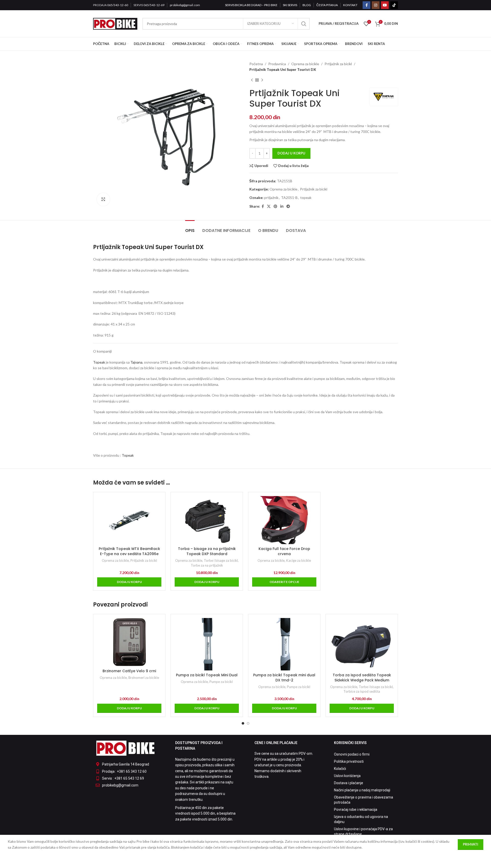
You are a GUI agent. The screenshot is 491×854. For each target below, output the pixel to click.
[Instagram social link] (376, 5)
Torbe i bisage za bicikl (221, 560)
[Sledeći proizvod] (262, 80)
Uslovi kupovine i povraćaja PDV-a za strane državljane (363, 831)
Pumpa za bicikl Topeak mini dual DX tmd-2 (284, 677)
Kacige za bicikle (298, 560)
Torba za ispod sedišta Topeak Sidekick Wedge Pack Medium (362, 677)
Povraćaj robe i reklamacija (355, 809)
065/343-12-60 (117, 5)
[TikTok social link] (394, 5)
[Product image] (207, 520)
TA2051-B (289, 197)
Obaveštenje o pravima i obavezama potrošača (363, 799)
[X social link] (268, 206)
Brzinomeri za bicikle (143, 678)
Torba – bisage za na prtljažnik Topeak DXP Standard (207, 551)
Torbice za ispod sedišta (361, 691)
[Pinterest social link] (275, 206)
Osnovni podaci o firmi (352, 754)
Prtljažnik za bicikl (338, 64)
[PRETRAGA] (304, 24)
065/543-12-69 (153, 5)
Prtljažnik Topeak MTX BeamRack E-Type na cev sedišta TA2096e (129, 551)
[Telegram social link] (288, 206)
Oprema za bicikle (305, 64)
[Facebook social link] (366, 5)
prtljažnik (271, 197)
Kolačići (340, 769)
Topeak (99, 362)
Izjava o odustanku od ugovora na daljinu (361, 819)
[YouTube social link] (385, 5)
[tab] (190, 228)
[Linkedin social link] (282, 206)
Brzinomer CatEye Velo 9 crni (129, 670)
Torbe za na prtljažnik (207, 565)
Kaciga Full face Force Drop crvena (284, 551)
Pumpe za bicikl (221, 682)
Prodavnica (277, 64)
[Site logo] (115, 23)
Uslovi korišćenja (347, 776)
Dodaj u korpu (291, 153)
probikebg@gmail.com (185, 5)
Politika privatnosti (349, 761)
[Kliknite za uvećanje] (103, 199)
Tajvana (136, 362)
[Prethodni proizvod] (251, 80)
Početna (256, 64)
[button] (129, 582)
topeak (305, 197)
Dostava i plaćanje (348, 783)
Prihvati (470, 844)
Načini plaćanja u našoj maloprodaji (362, 790)
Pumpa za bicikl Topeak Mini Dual (207, 675)
